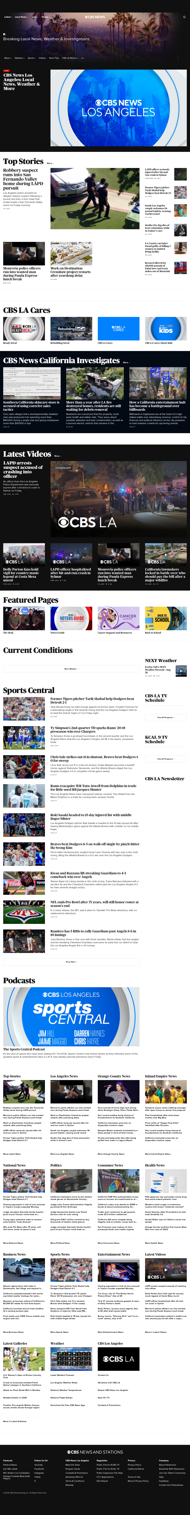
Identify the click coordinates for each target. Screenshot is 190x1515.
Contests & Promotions (77, 1473)
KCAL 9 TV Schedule (156, 739)
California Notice (136, 1469)
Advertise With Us (74, 1477)
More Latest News (12, 1154)
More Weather (71, 669)
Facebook (39, 1469)
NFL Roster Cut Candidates (16, 1473)
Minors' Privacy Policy (138, 1481)
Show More (70, 962)
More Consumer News (108, 1243)
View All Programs (165, 717)
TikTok (37, 1477)
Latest (7, 17)
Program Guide (73, 1469)
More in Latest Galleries (14, 1421)
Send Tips (54, 58)
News (7, 58)
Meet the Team (73, 1465)
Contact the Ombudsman (171, 1485)
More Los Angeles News (62, 1154)
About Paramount (167, 1465)
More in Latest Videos (155, 1332)
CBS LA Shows (69, 58)
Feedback (164, 1481)
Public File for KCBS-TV (108, 1465)
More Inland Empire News (158, 1154)
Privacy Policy (134, 1465)
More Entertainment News (111, 1332)
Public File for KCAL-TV (108, 1469)
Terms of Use (134, 1477)
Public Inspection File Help (110, 1473)
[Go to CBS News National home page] (95, 17)
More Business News (13, 1332)
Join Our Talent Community (172, 1473)
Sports (31, 58)
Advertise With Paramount (171, 1469)
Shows (45, 17)
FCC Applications (105, 1477)
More (50, 163)
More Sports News (59, 1332)
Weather (19, 58)
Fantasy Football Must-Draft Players (16, 1477)
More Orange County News (111, 1154)
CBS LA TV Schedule (156, 698)
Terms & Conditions (75, 1481)
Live (34, 17)
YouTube (38, 1465)
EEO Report (102, 1481)
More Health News (154, 1243)
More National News (13, 1243)
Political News (10, 1465)
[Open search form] (184, 17)
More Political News (60, 1243)
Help (161, 1477)
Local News (21, 17)
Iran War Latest (10, 1469)
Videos (42, 58)
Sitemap (69, 1485)
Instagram (39, 1473)
